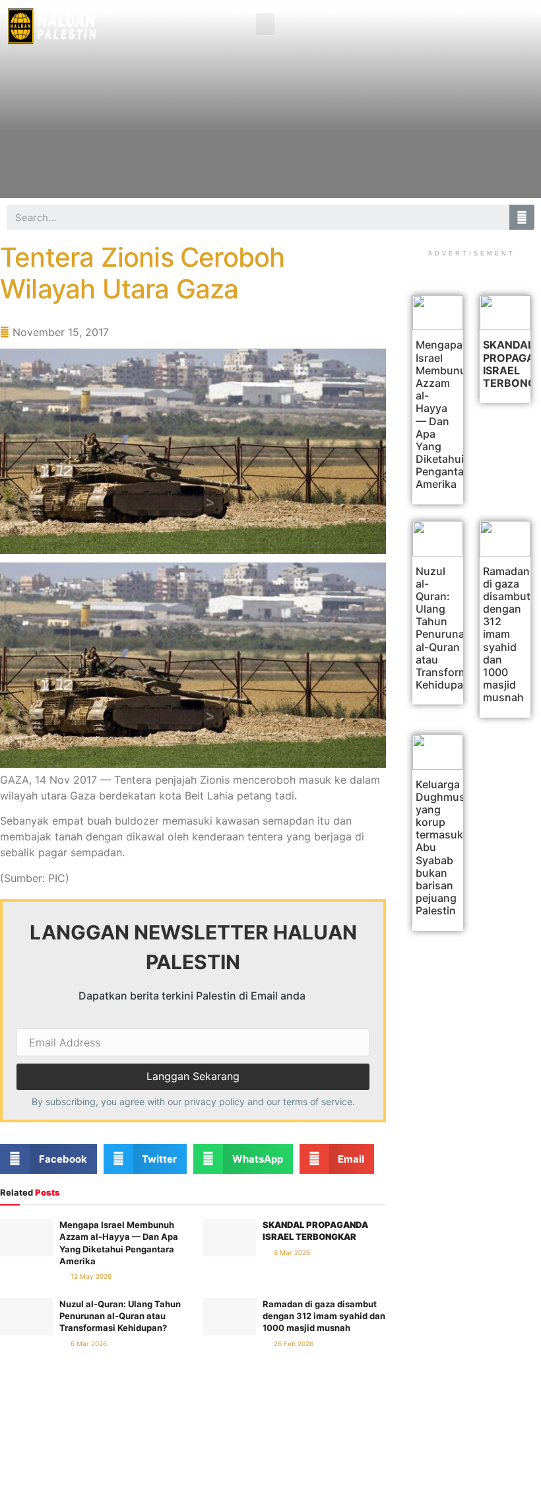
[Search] (521, 217)
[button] (265, 24)
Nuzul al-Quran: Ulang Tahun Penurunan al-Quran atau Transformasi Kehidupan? (120, 1316)
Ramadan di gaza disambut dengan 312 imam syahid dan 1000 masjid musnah (324, 1316)
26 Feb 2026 (292, 1343)
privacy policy (214, 1101)
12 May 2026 (90, 1276)
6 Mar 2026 (291, 1252)
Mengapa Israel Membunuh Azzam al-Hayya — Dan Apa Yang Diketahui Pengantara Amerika (445, 414)
